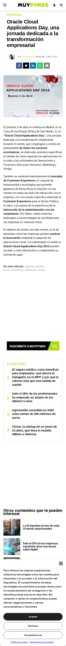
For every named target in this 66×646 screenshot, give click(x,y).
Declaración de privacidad (41, 642)
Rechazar (33, 626)
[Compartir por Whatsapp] (40, 66)
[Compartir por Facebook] (19, 66)
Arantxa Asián (28, 57)
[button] (61, 563)
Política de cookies (19, 642)
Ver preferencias (33, 635)
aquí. (20, 254)
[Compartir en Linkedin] (33, 66)
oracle (41, 270)
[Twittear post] (26, 66)
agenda (29, 266)
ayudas (40, 266)
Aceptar (33, 617)
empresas (30, 270)
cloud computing (13, 270)
